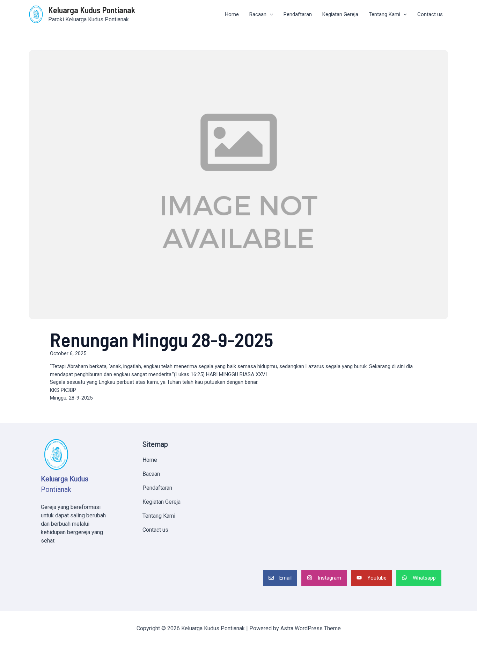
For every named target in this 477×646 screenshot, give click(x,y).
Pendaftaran (298, 14)
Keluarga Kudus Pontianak (91, 10)
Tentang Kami (384, 14)
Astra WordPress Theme (310, 628)
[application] (269, 14)
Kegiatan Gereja (340, 14)
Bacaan (257, 14)
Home (232, 14)
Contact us (430, 14)
